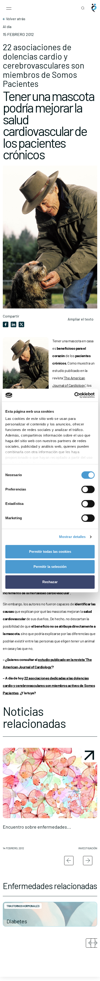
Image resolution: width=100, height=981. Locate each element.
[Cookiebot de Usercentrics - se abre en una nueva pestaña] (74, 395)
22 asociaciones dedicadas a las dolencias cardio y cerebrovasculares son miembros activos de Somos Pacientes (49, 685)
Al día (7, 27)
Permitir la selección (50, 567)
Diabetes (17, 921)
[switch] (88, 489)
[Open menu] (8, 8)
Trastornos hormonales (23, 906)
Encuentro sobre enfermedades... (37, 827)
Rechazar (50, 582)
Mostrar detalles (72, 537)
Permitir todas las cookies (50, 551)
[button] (50, 800)
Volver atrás (15, 19)
